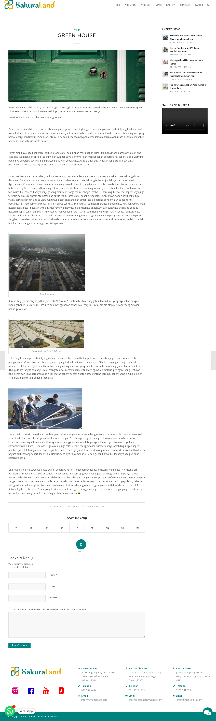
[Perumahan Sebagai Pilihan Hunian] (2, 360)
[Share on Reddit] (122, 527)
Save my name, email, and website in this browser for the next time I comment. (50, 609)
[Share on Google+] (46, 527)
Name (53, 574)
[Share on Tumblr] (92, 527)
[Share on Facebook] (16, 527)
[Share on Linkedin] (77, 527)
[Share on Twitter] (31, 527)
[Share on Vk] (107, 527)
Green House (77, 35)
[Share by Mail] (137, 527)
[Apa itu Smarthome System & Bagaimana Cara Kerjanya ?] (213, 360)
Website (53, 597)
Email (53, 586)
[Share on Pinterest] (61, 527)
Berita (77, 30)
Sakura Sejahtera (94, 506)
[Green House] (76, 76)
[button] (10, 711)
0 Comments (73, 506)
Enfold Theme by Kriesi (48, 716)
